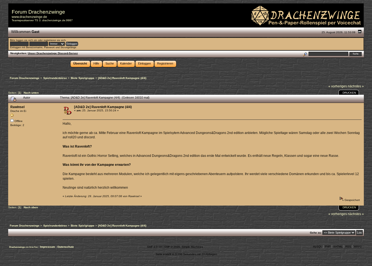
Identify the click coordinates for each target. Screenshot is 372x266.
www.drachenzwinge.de (29, 17)
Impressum (48, 246)
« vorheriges (337, 86)
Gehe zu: (316, 232)
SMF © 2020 (172, 246)
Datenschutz (65, 246)
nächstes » (356, 86)
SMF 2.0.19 (154, 246)
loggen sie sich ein (26, 40)
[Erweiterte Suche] (305, 54)
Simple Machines (192, 246)
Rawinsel (17, 107)
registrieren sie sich (55, 40)
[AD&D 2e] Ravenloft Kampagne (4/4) (103, 107)
